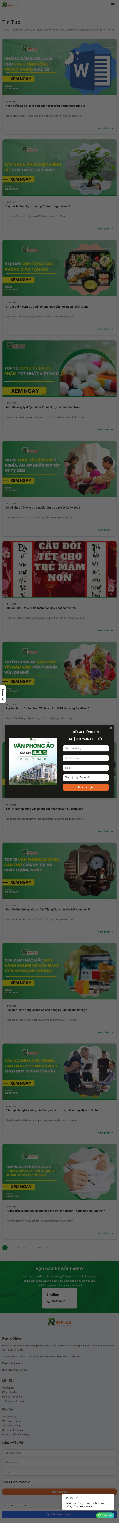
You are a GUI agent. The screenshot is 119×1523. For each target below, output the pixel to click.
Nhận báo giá (85, 787)
